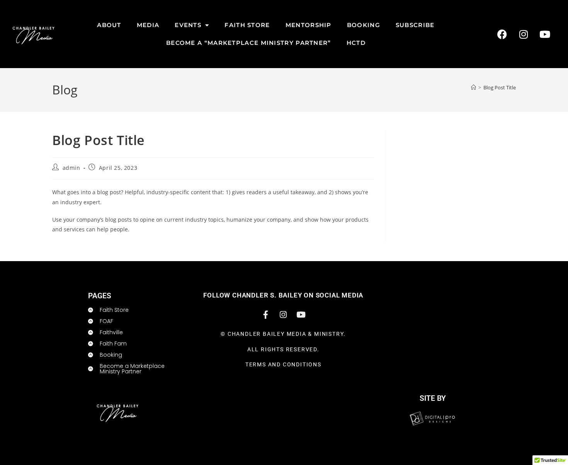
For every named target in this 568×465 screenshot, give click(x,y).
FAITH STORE (247, 25)
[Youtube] (544, 34)
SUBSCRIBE (415, 25)
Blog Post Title (499, 87)
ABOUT (109, 25)
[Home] (473, 87)
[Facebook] (502, 34)
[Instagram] (523, 34)
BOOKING (363, 25)
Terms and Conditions (283, 364)
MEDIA (148, 25)
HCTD (356, 42)
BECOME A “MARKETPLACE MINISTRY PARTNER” (248, 42)
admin (71, 167)
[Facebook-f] (265, 314)
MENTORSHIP (309, 25)
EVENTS (188, 25)
